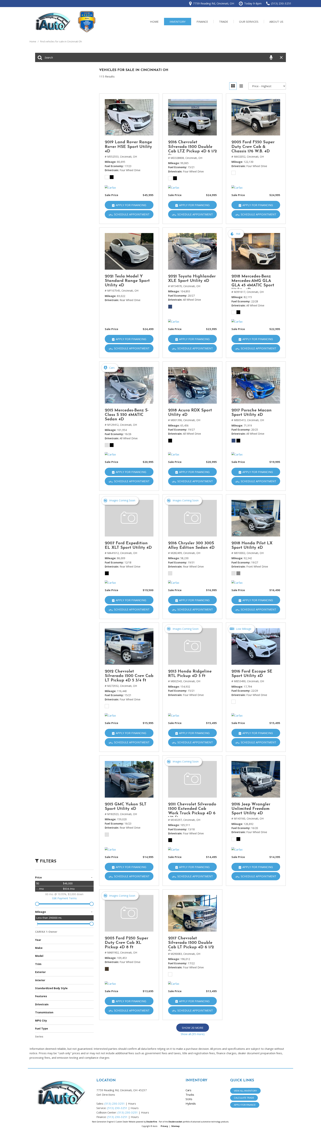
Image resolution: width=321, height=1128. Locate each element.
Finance (202, 21)
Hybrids (191, 1103)
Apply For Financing (131, 205)
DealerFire (151, 1121)
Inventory (178, 21)
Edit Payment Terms (64, 898)
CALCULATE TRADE (244, 1097)
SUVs (189, 1099)
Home (154, 21)
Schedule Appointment (132, 214)
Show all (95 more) (193, 1034)
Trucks (190, 1094)
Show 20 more (192, 1028)
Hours (132, 1103)
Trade (223, 21)
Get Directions (105, 1094)
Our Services (248, 21)
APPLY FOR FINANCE (245, 1104)
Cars (188, 1090)
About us (276, 21)
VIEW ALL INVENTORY (245, 1090)
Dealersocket (175, 1121)
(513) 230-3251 (114, 1103)
